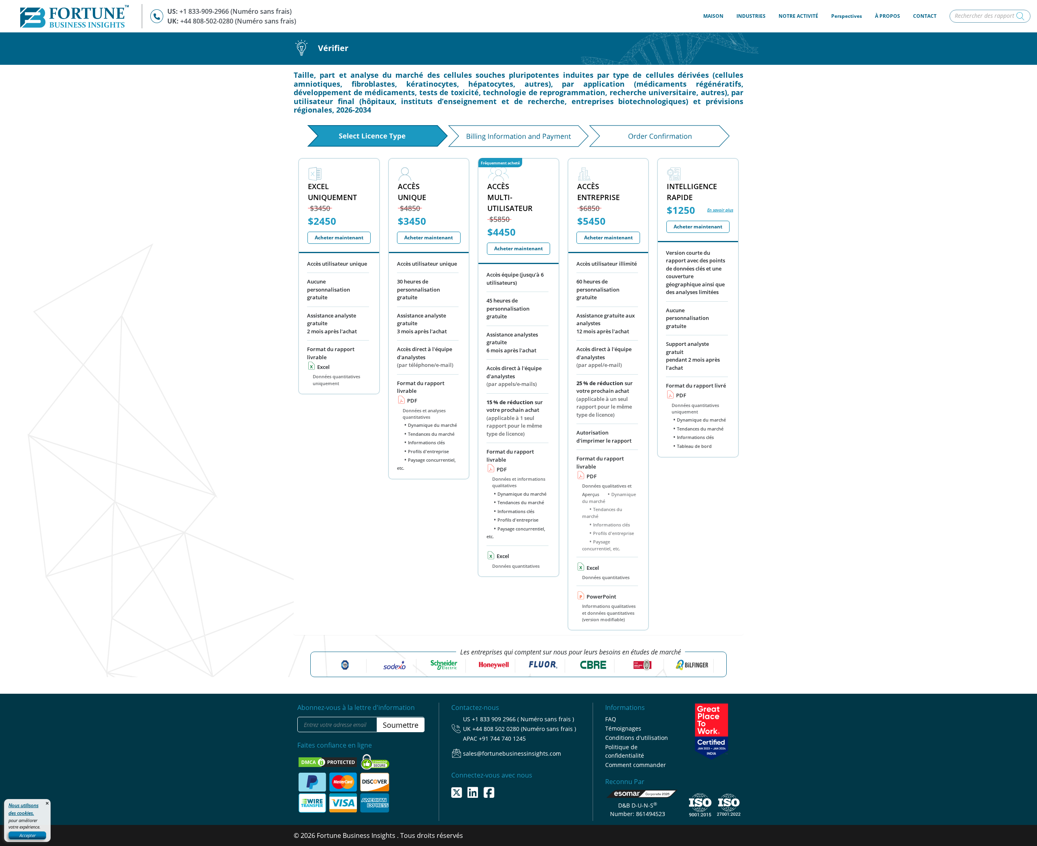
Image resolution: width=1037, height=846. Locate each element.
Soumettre (400, 725)
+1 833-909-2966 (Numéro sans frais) (235, 11)
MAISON (716, 15)
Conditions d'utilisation (636, 738)
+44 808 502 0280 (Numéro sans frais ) (524, 729)
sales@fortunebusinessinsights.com (512, 753)
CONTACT (925, 16)
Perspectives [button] (846, 16)
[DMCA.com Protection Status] (328, 761)
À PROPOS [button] (887, 16)
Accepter (27, 835)
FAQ (610, 719)
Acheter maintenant (339, 237)
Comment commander (635, 765)
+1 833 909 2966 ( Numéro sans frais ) (523, 719)
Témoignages (623, 728)
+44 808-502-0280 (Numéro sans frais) (238, 21)
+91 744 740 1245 (502, 738)
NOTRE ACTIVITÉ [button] (798, 16)
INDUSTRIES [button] (751, 16)
